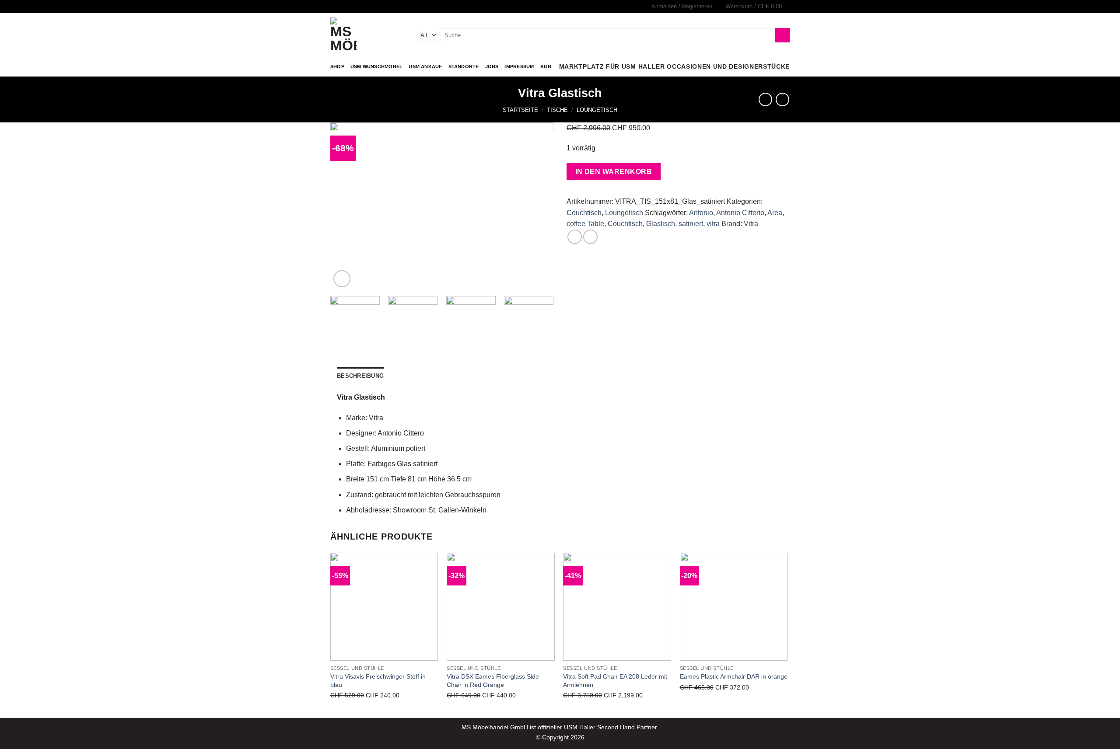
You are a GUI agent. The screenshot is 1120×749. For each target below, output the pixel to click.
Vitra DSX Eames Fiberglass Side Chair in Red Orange (493, 680)
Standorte (463, 66)
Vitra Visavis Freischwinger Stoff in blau (378, 680)
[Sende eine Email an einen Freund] (590, 237)
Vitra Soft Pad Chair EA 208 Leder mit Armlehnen (615, 680)
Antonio (701, 212)
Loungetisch (597, 110)
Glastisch (660, 223)
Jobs (492, 66)
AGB (546, 66)
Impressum (519, 66)
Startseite (520, 110)
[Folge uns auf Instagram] (334, 6)
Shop (337, 66)
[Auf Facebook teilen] (574, 237)
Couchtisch (584, 212)
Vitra (751, 223)
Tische (557, 110)
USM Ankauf (425, 66)
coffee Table (585, 223)
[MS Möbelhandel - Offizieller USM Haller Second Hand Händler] (366, 35)
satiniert (691, 223)
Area (774, 212)
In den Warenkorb (613, 171)
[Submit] (782, 35)
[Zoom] (341, 278)
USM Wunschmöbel (376, 66)
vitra (713, 223)
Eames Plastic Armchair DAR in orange (734, 676)
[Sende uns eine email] (343, 6)
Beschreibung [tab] (360, 376)
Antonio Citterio (740, 212)
